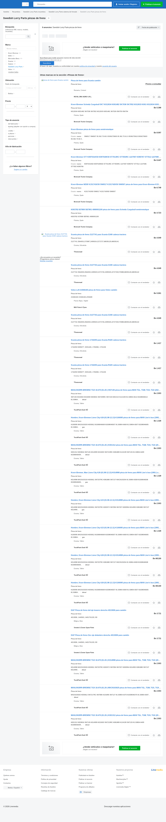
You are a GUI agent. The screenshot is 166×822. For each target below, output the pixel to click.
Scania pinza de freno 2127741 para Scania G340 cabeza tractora (98, 234)
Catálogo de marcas (48, 791)
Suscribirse (47, 63)
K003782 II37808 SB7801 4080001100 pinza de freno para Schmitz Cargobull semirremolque (110, 209)
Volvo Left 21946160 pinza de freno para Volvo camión (94, 290)
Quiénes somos (9, 775)
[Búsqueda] (35, 4)
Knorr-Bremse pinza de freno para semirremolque (92, 129)
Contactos (7, 783)
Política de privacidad (48, 779)
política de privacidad (87, 66)
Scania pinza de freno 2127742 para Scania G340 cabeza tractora (98, 265)
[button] (154, 97)
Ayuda (5, 779)
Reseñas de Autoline (48, 787)
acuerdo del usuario (109, 66)
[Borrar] (35, 34)
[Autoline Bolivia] (11, 4)
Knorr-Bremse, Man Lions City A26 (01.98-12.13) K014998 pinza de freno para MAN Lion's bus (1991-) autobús (117, 473)
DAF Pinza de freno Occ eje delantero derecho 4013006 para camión (100, 635)
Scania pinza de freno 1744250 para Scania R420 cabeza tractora (98, 340)
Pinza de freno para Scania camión (86, 81)
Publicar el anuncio (129, 48)
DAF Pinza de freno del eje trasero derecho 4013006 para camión (98, 610)
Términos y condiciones (49, 775)
